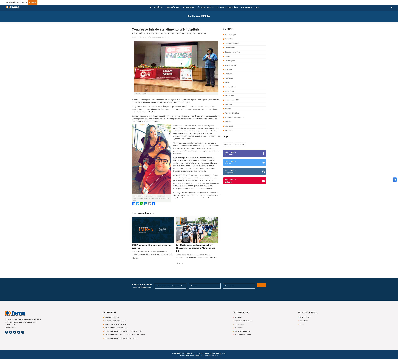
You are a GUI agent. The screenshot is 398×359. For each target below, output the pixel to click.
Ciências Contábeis (232, 43)
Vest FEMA (228, 130)
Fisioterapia (229, 74)
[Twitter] (18, 332)
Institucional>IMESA (232, 100)
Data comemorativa (232, 52)
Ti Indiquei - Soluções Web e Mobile (205, 356)
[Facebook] (10, 332)
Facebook (230, 153)
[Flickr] (22, 332)
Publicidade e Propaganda (234, 117)
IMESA (227, 82)
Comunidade (230, 48)
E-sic (302, 324)
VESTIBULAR (245, 7)
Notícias (228, 109)
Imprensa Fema (231, 87)
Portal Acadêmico (12, 2)
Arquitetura (229, 39)
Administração (230, 35)
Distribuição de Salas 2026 (115, 324)
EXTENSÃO (232, 7)
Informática (229, 91)
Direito (227, 56)
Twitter (230, 162)
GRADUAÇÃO (187, 7)
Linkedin (230, 181)
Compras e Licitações (243, 321)
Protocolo (32, 2)
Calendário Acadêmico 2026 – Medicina (121, 338)
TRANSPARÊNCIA (171, 7)
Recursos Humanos (243, 331)
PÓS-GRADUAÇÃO (204, 7)
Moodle (24, 2)
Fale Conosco (305, 317)
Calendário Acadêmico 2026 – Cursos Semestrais (125, 335)
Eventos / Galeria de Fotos (115, 321)
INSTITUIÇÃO (155, 7)
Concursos (239, 324)
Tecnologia (229, 126)
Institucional (229, 96)
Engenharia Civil (231, 65)
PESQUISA (220, 7)
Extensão (228, 69)
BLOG (256, 7)
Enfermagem (230, 61)
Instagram (230, 171)
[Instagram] (6, 332)
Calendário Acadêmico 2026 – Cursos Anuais (123, 331)
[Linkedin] (14, 332)
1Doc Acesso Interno (243, 335)
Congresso (228, 144)
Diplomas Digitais (112, 317)
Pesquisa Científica (232, 113)
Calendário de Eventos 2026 (116, 328)
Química (228, 122)
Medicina (228, 104)
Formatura (229, 78)
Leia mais (135, 258)
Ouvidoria (304, 321)
